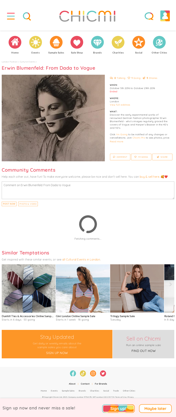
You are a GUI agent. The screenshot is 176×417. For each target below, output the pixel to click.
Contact (85, 383)
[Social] (138, 43)
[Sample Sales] (56, 43)
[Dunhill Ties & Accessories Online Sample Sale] (29, 288)
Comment (121, 157)
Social (106, 390)
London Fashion (10, 61)
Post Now (9, 204)
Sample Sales (68, 390)
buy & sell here (150, 176)
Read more (116, 141)
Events (54, 390)
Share (164, 157)
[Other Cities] (159, 43)
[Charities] (118, 43)
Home (44, 390)
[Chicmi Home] (15, 43)
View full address (120, 104)
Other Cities (129, 390)
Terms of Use (121, 397)
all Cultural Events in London (81, 259)
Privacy (131, 397)
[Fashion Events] (35, 43)
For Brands (101, 383)
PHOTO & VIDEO (28, 204)
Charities (94, 390)
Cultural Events (27, 61)
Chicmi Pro (139, 137)
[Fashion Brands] (97, 43)
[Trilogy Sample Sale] (137, 288)
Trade (116, 390)
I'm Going (122, 134)
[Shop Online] (76, 43)
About (72, 383)
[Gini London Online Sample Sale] (83, 288)
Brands (82, 390)
